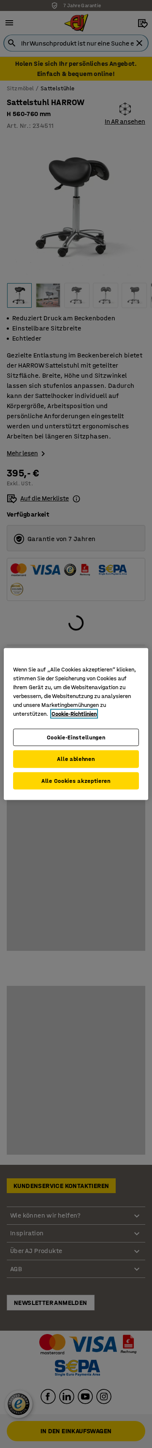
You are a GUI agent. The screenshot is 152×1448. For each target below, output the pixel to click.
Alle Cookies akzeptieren (76, 780)
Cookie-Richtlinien (74, 713)
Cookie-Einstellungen (76, 737)
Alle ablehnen (76, 759)
